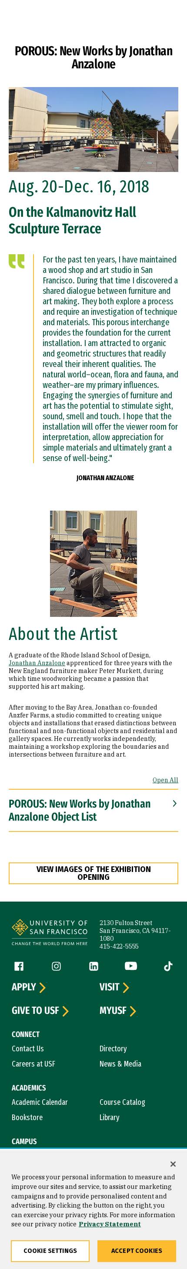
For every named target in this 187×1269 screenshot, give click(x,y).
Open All (165, 780)
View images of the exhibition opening (94, 873)
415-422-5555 (119, 946)
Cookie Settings (50, 1251)
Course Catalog (122, 1102)
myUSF (113, 1011)
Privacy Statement (110, 1224)
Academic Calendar (40, 1102)
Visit (110, 987)
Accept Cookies (136, 1251)
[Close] (173, 1164)
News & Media (120, 1064)
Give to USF (35, 1011)
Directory (113, 1049)
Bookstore (27, 1117)
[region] (93, 1209)
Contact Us (28, 1049)
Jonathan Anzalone (37, 663)
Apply (24, 987)
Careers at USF (33, 1064)
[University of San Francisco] (49, 933)
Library (110, 1117)
